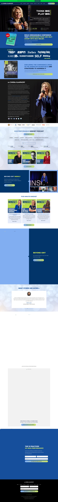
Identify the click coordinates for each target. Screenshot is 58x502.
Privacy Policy (26, 496)
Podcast (28, 3)
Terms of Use (22, 496)
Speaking (24, 3)
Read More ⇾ (14, 221)
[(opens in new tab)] (29, 54)
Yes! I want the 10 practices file (36, 461)
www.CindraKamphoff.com (31, 497)
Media (41, 3)
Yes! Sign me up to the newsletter (29, 491)
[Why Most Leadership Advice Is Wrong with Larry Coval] (14, 157)
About (21, 3)
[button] (25, 308)
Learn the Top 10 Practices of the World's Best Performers (29, 366)
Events (39, 3)
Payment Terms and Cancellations (33, 496)
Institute (35, 3)
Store (44, 3)
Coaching (31, 3)
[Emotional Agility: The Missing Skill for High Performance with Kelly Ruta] (43, 157)
